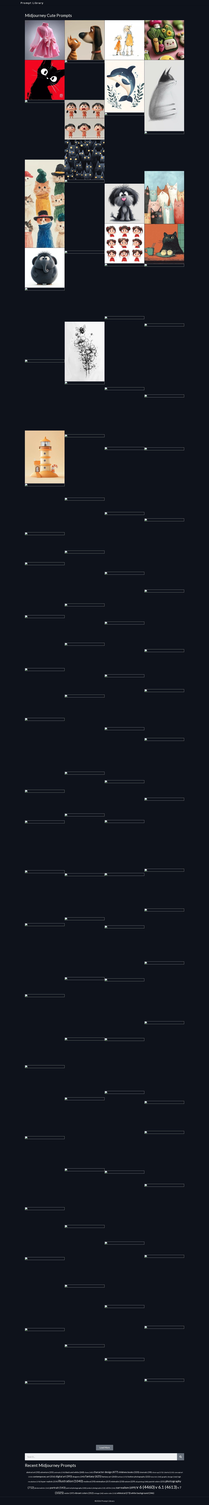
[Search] (180, 1456)
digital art (64, 1476)
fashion (122, 1477)
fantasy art (109, 1476)
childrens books (129, 1472)
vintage (99, 1493)
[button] (104, 1447)
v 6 (145, 1487)
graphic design (169, 1477)
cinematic (146, 1472)
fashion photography (139, 1477)
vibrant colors (84, 1493)
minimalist (117, 1481)
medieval (89, 1481)
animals (59, 1472)
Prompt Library (32, 3)
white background (142, 1493)
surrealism (126, 1487)
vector (69, 1493)
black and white (74, 1472)
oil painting (141, 1482)
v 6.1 (166, 1487)
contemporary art (44, 1476)
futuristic (155, 1477)
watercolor (110, 1493)
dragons (79, 1476)
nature (130, 1481)
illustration (70, 1481)
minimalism (103, 1481)
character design (105, 1472)
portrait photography (76, 1488)
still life (111, 1488)
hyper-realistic (49, 1481)
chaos (88, 1472)
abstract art (33, 1472)
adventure (47, 1472)
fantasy (93, 1476)
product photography (96, 1488)
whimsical (123, 1493)
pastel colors (157, 1481)
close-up (157, 1472)
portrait (58, 1487)
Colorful (169, 1472)
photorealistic (42, 1488)
